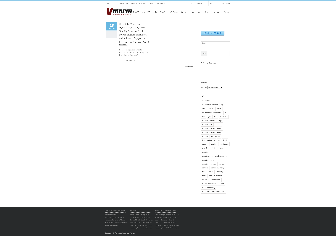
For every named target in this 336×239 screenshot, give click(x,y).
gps (209, 116)
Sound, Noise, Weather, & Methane (141, 222)
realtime (223, 148)
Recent (204, 54)
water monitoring (208, 187)
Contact (227, 12)
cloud (219, 109)
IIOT (215, 116)
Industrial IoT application (211, 128)
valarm (204, 180)
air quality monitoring (210, 105)
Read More (189, 67)
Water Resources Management (139, 215)
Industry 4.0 (215, 136)
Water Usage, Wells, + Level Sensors (141, 225)
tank (203, 172)
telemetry (219, 172)
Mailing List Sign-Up (213, 33)
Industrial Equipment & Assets (164, 220)
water (222, 184)
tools (204, 176)
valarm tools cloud (209, 184)
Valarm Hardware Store (198, 3)
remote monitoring (209, 164)
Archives (204, 87)
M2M (225, 140)
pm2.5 (204, 148)
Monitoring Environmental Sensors (141, 228)
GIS (203, 116)
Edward (124, 42)
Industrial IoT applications (211, 132)
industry (205, 136)
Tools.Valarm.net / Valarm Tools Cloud (149, 12)
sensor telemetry (217, 168)
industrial (223, 116)
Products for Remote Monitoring (115, 211)
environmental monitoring (212, 113)
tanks (211, 172)
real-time (213, 148)
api (222, 105)
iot (219, 140)
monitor (214, 144)
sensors (205, 168)
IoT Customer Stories (178, 12)
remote (205, 152)
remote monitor (208, 160)
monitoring (224, 144)
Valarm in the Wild (139, 42)
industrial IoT (207, 124)
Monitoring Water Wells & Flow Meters (167, 228)
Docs (207, 12)
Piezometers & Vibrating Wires (139, 217)
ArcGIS (211, 109)
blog (130, 42)
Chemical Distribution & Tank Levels (141, 220)
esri (226, 113)
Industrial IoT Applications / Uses (165, 211)
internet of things (208, 140)
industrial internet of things (212, 120)
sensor (221, 164)
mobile (205, 144)
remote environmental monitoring (214, 156)
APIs (203, 109)
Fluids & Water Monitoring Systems (116, 222)
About (216, 12)
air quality (205, 101)
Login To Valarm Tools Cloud (220, 3)
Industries (196, 12)
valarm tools (215, 180)
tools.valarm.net (215, 176)
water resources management (213, 191)
